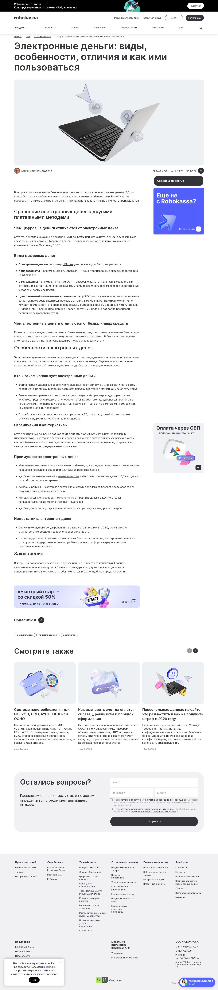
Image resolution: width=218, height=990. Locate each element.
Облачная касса (56, 869)
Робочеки (52, 879)
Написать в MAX (23, 951)
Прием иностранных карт (156, 867)
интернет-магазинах (101, 388)
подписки (41, 388)
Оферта (179, 888)
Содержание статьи (170, 180)
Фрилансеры (27, 384)
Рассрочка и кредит (153, 879)
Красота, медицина (89, 899)
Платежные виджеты (154, 884)
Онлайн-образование (90, 872)
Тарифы (75, 27)
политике (49, 966)
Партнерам (100, 27)
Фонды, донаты (87, 885)
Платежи (117, 876)
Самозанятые (86, 930)
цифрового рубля (47, 313)
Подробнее (196, 5)
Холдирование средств (123, 882)
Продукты (20, 27)
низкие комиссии (68, 476)
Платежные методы (25, 867)
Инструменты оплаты (26, 876)
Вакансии (180, 897)
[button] (195, 651)
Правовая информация (187, 876)
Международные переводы (36, 497)
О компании (158, 27)
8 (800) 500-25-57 (24, 947)
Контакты (180, 872)
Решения (48, 27)
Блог (181, 27)
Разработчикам (129, 27)
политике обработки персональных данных (153, 811)
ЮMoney (69, 264)
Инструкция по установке (124, 957)
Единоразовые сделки (122, 894)
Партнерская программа (188, 893)
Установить (117, 953)
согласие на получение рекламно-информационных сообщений (154, 799)
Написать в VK (22, 956)
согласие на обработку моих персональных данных (147, 809)
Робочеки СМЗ (54, 874)
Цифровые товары (88, 877)
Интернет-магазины (89, 867)
